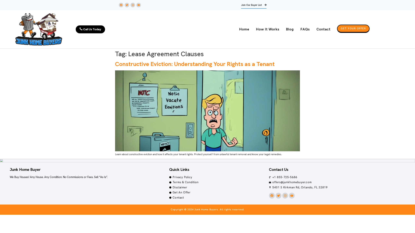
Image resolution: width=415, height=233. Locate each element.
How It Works (267, 29)
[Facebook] (121, 5)
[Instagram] (132, 5)
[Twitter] (127, 5)
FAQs (305, 29)
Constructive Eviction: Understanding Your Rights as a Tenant (195, 64)
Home (244, 29)
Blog (290, 29)
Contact (323, 29)
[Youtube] (138, 5)
